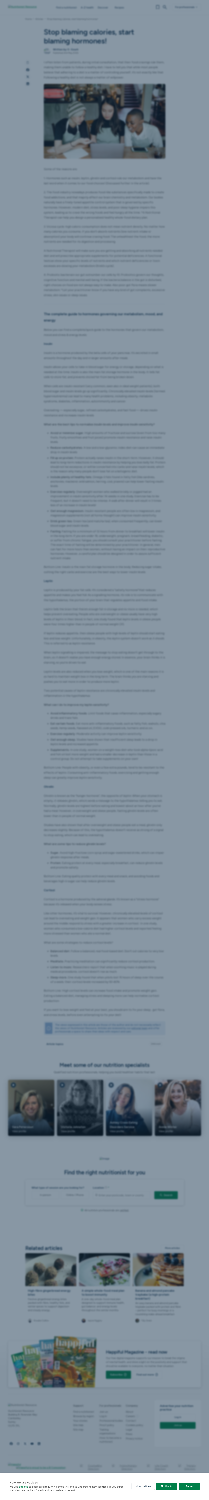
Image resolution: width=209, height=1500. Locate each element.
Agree (189, 1486)
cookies (23, 1486)
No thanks (166, 1486)
